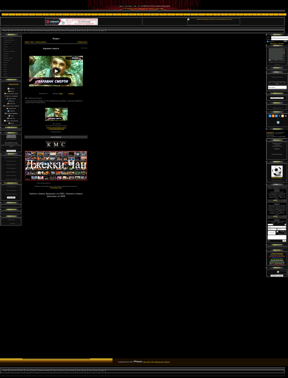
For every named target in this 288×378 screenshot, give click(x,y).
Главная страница (8, 37)
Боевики (71, 93)
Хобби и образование (12, 121)
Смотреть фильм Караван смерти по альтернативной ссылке (56, 128)
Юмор (12, 123)
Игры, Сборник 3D (277, 180)
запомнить (272, 41)
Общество (12, 103)
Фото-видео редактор (11, 194)
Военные (63, 30)
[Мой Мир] (276, 116)
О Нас (5, 73)
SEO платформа (11, 168)
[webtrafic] (71, 24)
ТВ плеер (276, 64)
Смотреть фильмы (12, 113)
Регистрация (128, 6)
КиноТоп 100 (13, 30)
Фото (90, 30)
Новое (96, 30)
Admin (61, 93)
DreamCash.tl (270, 132)
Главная (121, 6)
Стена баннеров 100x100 (11, 157)
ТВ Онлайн (71, 30)
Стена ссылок (11, 219)
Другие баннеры (11, 139)
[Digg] (285, 116)
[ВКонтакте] (270, 116)
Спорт (12, 116)
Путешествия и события (12, 106)
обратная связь (159, 362)
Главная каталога (13, 84)
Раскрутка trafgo (11, 161)
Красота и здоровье (12, 96)
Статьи (28, 30)
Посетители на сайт (11, 179)
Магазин (167, 362)
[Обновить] (285, 224)
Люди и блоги (12, 98)
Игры (84, 30)
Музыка (12, 101)
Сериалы (55, 30)
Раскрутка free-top (11, 164)
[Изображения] (56, 114)
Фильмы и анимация (44, 30)
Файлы (79, 30)
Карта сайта (146, 362)
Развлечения (12, 108)
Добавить (12, 223)
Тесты (5, 69)
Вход (134, 6)
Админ (102, 30)
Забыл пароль (273, 43)
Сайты (21, 30)
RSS (139, 6)
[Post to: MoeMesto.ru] (278, 122)
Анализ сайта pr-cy (11, 172)
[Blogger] (282, 116)
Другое (12, 91)
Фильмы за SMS (8, 58)
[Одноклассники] (273, 116)
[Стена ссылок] (7, 223)
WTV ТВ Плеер (11, 186)
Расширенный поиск (277, 77)
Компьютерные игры (12, 93)
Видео (34, 30)
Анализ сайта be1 (11, 175)
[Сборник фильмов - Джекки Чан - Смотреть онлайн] (56, 180)
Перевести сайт (277, 108)
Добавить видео (82, 42)
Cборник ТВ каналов (277, 253)
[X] (279, 116)
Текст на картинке (11, 190)
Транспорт (12, 118)
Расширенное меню (9, 40)
